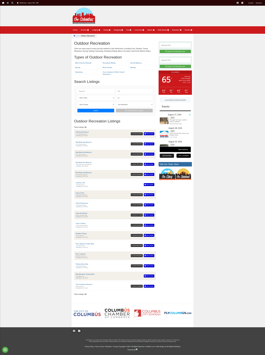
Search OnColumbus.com (176, 51)
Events (187, 30)
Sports (149, 30)
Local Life (138, 30)
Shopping (117, 30)
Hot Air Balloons (136, 63)
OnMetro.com (150, 346)
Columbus (79, 135)
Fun (127, 30)
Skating (133, 67)
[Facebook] (237, 3)
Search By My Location (135, 110)
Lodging (95, 30)
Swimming (79, 72)
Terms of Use (99, 346)
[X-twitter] (242, 3)
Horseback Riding (109, 63)
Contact (250, 3)
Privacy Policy (89, 346)
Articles (84, 30)
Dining (105, 30)
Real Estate (162, 30)
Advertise (259, 3)
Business (175, 30)
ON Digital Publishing (173, 346)
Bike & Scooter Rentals (83, 63)
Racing (77, 67)
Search (95, 110)
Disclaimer (108, 346)
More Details (150, 134)
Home (75, 30)
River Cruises (107, 67)
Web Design (160, 346)
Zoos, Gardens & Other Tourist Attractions (113, 73)
